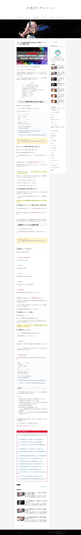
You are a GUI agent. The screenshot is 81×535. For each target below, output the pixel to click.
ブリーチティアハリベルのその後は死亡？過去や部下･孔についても (30, 476)
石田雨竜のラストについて (27, 95)
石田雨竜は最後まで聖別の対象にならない (30, 88)
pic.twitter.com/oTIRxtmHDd (23, 132)
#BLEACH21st (37, 130)
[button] (64, 42)
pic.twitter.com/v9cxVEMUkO (39, 380)
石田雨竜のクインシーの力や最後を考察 (28, 91)
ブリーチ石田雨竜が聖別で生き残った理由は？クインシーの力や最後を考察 (31, 455)
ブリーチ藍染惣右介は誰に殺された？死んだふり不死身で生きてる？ (30, 463)
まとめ (23, 97)
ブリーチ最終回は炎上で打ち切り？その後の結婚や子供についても (29, 461)
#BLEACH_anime (31, 130)
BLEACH (19, 484)
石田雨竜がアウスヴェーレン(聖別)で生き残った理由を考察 (33, 89)
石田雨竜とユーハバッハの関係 (28, 94)
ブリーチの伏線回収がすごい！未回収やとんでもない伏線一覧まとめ (30, 439)
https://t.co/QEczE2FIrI (23, 130)
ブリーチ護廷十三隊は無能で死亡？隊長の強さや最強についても (29, 469)
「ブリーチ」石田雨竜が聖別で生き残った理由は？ (30, 85)
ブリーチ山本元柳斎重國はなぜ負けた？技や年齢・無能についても (29, 466)
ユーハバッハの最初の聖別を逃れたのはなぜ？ (31, 86)
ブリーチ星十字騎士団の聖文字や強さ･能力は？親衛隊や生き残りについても (31, 478)
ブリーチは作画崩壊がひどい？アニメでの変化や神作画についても (29, 458)
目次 (31, 83)
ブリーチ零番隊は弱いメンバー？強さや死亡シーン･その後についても (30, 448)
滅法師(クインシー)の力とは (27, 92)
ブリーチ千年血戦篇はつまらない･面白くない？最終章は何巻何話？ (30, 441)
